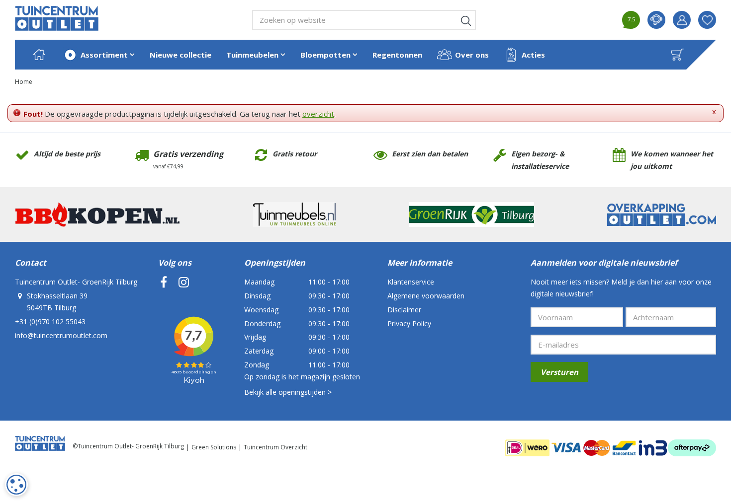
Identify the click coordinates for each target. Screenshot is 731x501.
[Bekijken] (677, 55)
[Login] (682, 20)
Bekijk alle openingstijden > (288, 392)
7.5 (631, 19)
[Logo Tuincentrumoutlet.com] (56, 18)
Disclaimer (404, 309)
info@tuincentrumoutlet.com (61, 335)
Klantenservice (410, 281)
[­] (163, 282)
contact (656, 20)
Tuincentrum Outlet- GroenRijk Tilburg (76, 281)
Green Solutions (213, 447)
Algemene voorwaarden (425, 295)
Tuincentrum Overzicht (275, 447)
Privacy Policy (409, 323)
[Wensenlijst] (707, 20)
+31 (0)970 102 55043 (50, 321)
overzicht (318, 114)
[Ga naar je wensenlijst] (711, 20)
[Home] (39, 55)
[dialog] (16, 484)
